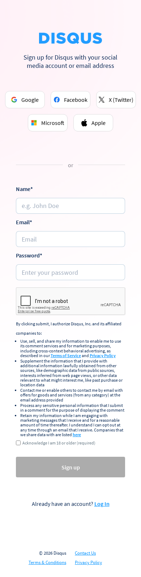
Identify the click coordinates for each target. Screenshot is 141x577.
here (77, 434)
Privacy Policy (103, 355)
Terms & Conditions (47, 562)
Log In (102, 503)
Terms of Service (66, 355)
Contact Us (85, 553)
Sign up (70, 467)
